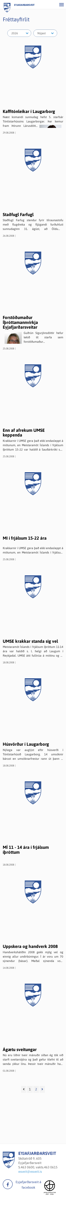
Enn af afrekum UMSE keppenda (24, 432)
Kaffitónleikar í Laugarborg (29, 111)
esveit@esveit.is (30, 1171)
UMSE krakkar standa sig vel (30, 641)
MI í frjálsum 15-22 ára (25, 538)
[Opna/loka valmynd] (61, 4)
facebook (8, 1184)
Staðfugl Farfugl (18, 214)
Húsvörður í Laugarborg (26, 744)
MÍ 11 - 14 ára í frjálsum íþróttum (26, 849)
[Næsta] (42, 1089)
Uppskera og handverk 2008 (30, 946)
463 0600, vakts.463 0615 (39, 1167)
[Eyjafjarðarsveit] (9, 1167)
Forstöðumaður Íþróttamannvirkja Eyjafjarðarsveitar (20, 322)
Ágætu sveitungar (20, 1049)
